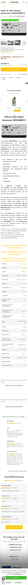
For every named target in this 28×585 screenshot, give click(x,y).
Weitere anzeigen (14, 527)
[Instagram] (16, 559)
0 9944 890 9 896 (15, 547)
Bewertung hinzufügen (14, 385)
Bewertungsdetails (21, 16)
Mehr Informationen (17, 574)
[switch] (3, 583)
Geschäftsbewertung (14, 476)
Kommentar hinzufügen (14, 407)
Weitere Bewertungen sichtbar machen (17, 471)
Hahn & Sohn (24, 74)
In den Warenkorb (14, 69)
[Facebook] (13, 559)
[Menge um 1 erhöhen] (25, 64)
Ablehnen (8, 582)
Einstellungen (18, 582)
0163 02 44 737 (15, 550)
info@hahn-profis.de (15, 545)
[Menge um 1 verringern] (20, 64)
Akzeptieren (15, 577)
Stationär (24, 267)
